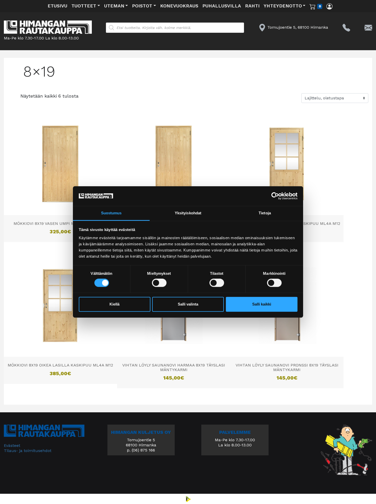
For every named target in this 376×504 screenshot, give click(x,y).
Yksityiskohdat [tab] (188, 213)
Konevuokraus (179, 5)
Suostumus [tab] (111, 213)
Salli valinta (188, 304)
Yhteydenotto (283, 5)
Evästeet (12, 445)
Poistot (142, 5)
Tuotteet (83, 5)
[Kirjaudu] (329, 6)
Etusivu (57, 5)
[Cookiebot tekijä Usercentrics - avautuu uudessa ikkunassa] (275, 196)
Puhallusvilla (221, 5)
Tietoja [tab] (265, 213)
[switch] (159, 283)
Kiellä (114, 304)
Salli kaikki (261, 304)
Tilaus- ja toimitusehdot (27, 450)
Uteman (114, 5)
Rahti (252, 5)
